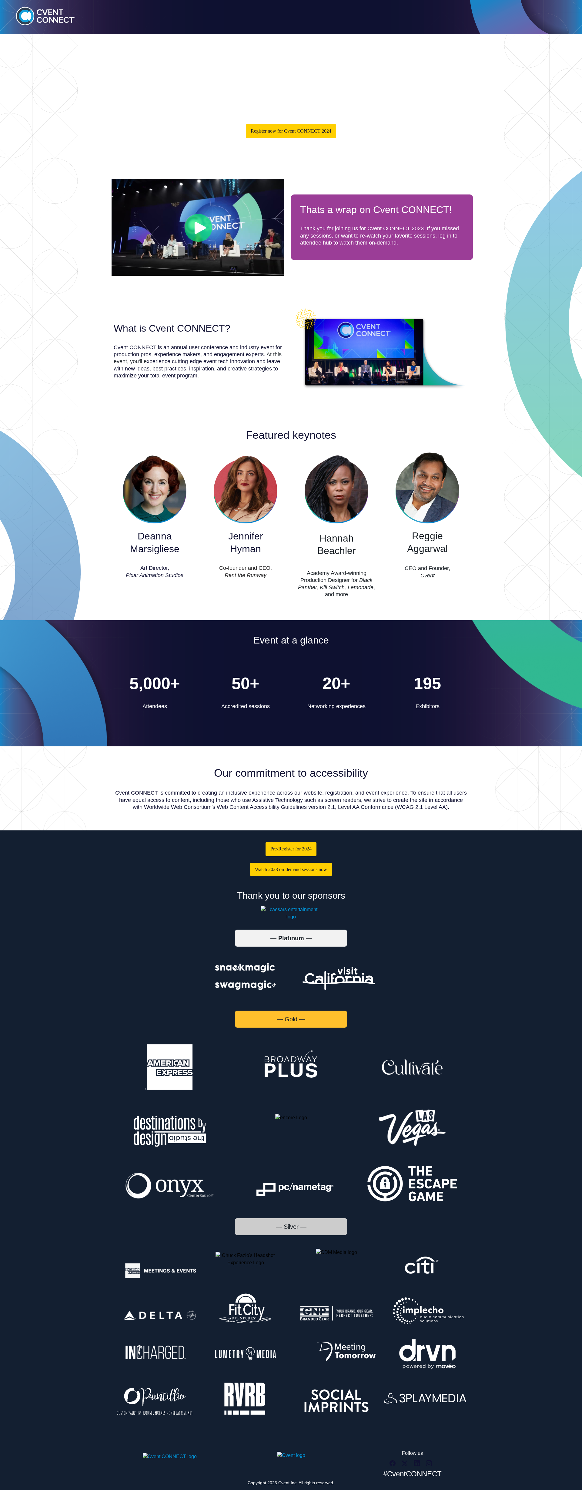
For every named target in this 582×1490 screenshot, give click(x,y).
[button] (394, 1465)
